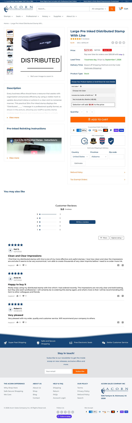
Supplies (57, 16)
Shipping (57, 388)
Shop (35, 391)
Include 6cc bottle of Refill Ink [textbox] (93, 95)
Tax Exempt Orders (78, 179)
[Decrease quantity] (82, 112)
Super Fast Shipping (17, 342)
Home (6, 23)
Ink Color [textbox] (93, 86)
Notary (45, 16)
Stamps (7, 16)
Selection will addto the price (88, 105)
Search (80, 398)
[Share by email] (123, 42)
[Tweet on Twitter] (120, 42)
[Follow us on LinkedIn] (72, 412)
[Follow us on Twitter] (61, 412)
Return (56, 391)
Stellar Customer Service (117, 342)
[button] (75, 39)
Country (75, 152)
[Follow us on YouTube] (69, 412)
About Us (71, 16)
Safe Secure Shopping (13, 391)
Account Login (59, 398)
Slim (72, 43)
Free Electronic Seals (83, 342)
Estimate (79, 163)
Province (94, 152)
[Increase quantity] (92, 112)
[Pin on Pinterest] (116, 42)
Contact (36, 398)
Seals (18, 16)
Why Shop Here (11, 388)
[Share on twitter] (122, 265)
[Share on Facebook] (112, 42)
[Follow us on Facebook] (58, 412)
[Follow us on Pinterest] (65, 412)
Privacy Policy (83, 391)
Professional (31, 16)
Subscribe (80, 371)
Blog (35, 395)
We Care (7, 395)
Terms (80, 388)
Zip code (113, 152)
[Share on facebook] (118, 265)
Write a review (82, 222)
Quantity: (74, 112)
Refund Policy (76, 172)
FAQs (55, 395)
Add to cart (99, 119)
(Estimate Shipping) (92, 68)
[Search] (112, 8)
